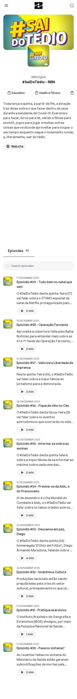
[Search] (71, 5)
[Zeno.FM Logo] (39, 5)
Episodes (18, 250)
